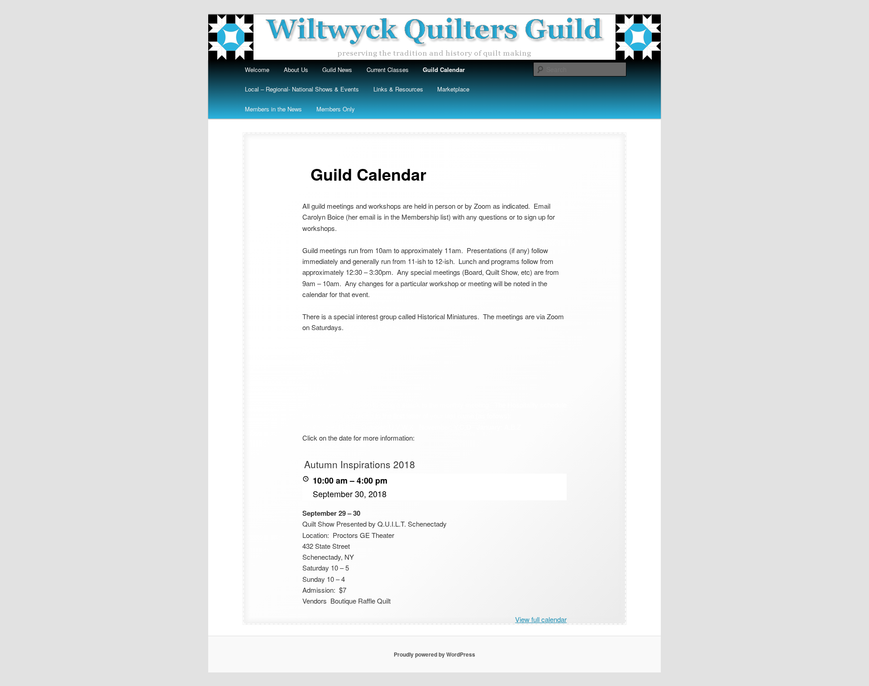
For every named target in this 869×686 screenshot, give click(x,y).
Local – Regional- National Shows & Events (302, 89)
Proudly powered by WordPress (434, 654)
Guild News (337, 69)
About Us (296, 69)
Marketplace (453, 89)
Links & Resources (398, 89)
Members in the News (273, 109)
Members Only (335, 109)
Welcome (257, 69)
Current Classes (388, 69)
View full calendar (541, 619)
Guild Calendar (444, 69)
